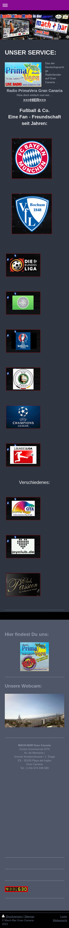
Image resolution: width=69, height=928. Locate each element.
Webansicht (60, 920)
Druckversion (14, 916)
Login (63, 916)
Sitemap (29, 916)
